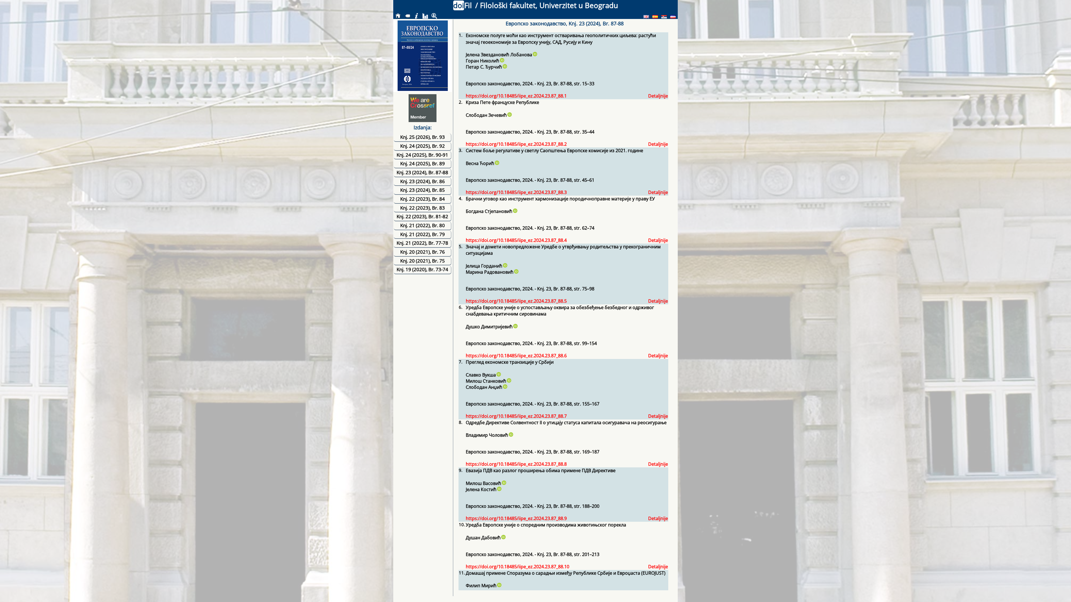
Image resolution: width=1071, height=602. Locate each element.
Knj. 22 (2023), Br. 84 (422, 199)
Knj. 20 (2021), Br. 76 (422, 252)
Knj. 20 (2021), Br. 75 (422, 261)
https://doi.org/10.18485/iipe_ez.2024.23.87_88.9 (516, 518)
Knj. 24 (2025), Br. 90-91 (422, 155)
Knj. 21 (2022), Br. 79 (422, 234)
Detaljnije (658, 96)
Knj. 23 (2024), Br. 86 (422, 181)
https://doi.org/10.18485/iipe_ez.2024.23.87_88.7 (516, 416)
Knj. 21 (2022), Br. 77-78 (422, 243)
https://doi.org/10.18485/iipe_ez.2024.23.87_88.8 (516, 464)
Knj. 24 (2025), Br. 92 (422, 146)
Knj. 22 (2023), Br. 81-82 (422, 216)
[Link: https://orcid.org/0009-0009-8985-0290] (503, 538)
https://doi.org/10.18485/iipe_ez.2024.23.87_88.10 (517, 567)
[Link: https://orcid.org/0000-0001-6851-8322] (508, 381)
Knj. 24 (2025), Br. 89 (422, 163)
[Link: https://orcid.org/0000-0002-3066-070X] (498, 585)
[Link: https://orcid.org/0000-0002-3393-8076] (509, 115)
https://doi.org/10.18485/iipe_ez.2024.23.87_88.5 (516, 301)
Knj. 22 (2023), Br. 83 (422, 208)
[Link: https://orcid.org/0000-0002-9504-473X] (514, 211)
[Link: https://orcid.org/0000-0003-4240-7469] (496, 163)
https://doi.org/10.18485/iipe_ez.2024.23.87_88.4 (516, 240)
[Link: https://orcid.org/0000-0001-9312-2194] (501, 61)
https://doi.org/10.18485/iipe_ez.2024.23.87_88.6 (516, 356)
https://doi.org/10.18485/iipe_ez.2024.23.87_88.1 (516, 96)
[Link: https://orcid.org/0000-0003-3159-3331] (534, 55)
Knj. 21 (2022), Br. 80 (422, 225)
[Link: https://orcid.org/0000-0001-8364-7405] (504, 266)
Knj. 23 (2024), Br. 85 (422, 190)
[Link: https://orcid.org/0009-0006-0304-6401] (504, 387)
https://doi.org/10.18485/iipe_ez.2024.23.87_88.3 (516, 192)
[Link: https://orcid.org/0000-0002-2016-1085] (510, 435)
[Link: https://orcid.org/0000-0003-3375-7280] (515, 327)
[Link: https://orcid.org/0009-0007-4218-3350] (503, 483)
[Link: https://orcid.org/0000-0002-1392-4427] (504, 67)
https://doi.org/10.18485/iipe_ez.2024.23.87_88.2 (516, 144)
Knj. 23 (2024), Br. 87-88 (422, 172)
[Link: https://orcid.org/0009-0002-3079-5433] (515, 272)
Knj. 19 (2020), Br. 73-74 (422, 269)
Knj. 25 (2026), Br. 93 (422, 137)
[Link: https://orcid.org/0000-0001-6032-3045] (498, 489)
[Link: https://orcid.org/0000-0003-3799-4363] (498, 375)
